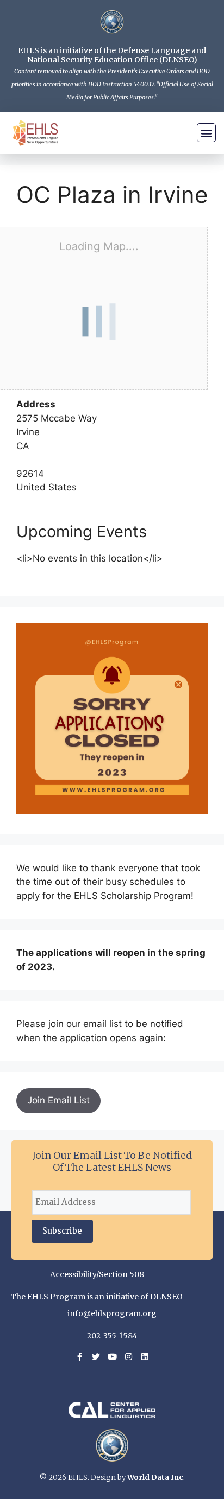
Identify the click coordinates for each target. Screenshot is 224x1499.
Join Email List (58, 1100)
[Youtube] (112, 1357)
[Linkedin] (145, 1357)
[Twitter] (96, 1357)
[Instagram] (129, 1357)
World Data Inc (155, 1477)
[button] (206, 132)
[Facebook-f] (80, 1357)
